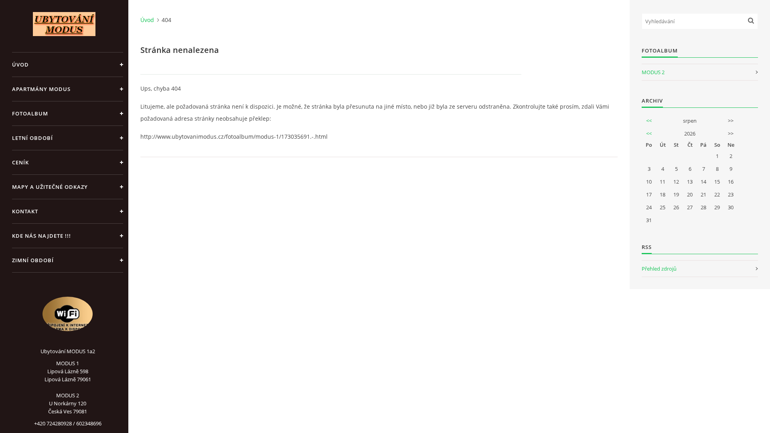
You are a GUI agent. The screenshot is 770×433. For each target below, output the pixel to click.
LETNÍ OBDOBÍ (32, 138)
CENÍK (20, 162)
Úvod (20, 64)
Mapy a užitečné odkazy (50, 186)
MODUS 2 (653, 72)
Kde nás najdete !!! (41, 235)
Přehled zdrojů (659, 268)
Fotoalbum (30, 113)
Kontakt (25, 211)
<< (649, 120)
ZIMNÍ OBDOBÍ (33, 260)
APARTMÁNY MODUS (41, 89)
